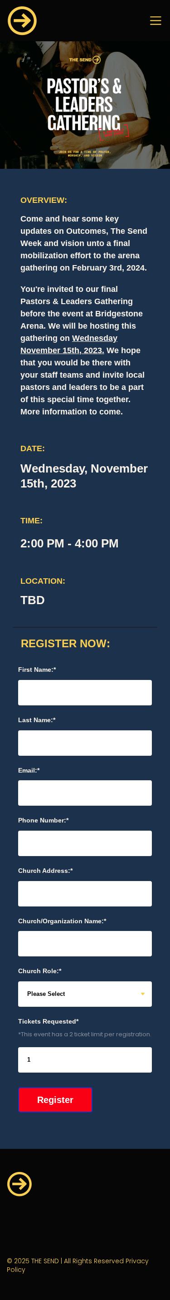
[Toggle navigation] (156, 21)
